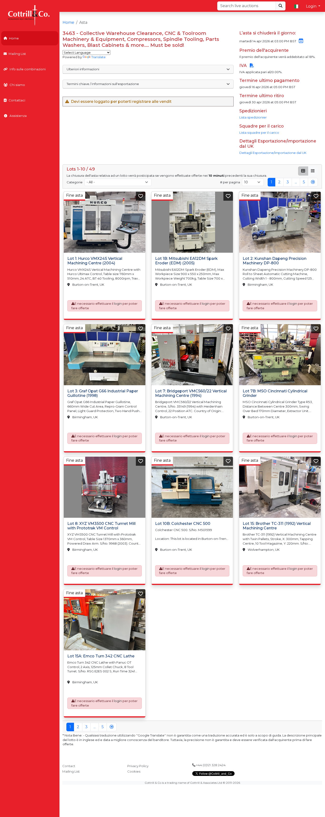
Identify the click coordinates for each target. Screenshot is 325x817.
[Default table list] (313, 171)
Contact (68, 766)
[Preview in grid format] (303, 171)
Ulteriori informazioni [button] (83, 69)
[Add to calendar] (300, 41)
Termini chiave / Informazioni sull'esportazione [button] (103, 84)
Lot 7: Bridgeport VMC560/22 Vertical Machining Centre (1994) (191, 393)
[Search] (281, 5)
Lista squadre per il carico (259, 132)
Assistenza (18, 116)
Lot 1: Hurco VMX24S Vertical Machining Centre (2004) (94, 260)
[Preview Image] (104, 222)
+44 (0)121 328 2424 (210, 765)
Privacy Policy (137, 766)
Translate (98, 57)
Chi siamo (17, 85)
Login (311, 6)
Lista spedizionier (253, 117)
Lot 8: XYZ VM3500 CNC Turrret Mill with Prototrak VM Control (101, 525)
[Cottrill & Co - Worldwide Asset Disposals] (29, 14)
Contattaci (17, 100)
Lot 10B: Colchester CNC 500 (182, 523)
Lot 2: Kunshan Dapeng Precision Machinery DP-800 (274, 260)
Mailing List (17, 54)
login (118, 303)
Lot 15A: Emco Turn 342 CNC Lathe (100, 656)
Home (14, 38)
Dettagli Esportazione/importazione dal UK (272, 153)
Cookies (133, 771)
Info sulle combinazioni (28, 69)
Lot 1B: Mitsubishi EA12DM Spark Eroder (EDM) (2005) (186, 260)
